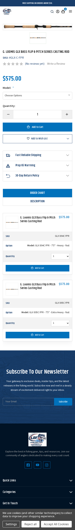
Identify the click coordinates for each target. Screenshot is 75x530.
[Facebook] (28, 465)
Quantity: (9, 106)
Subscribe (63, 402)
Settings (11, 524)
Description (37, 201)
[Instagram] (46, 465)
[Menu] (70, 11)
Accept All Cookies (56, 524)
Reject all (30, 524)
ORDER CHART (37, 193)
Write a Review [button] (56, 64)
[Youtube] (37, 465)
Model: (8, 88)
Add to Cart (39, 268)
